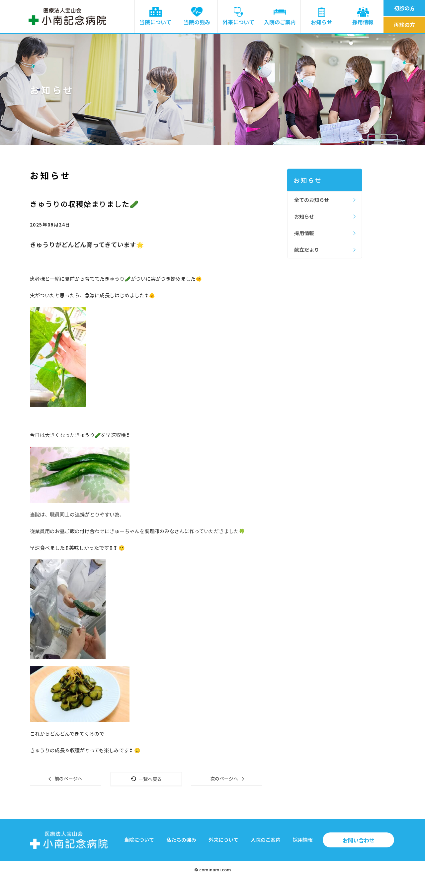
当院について (155, 22)
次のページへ (224, 778)
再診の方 (404, 25)
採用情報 (363, 22)
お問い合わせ (359, 840)
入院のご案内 (280, 22)
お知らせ (321, 22)
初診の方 (404, 8)
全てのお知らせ (311, 199)
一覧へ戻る (150, 778)
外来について (238, 22)
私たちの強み (181, 839)
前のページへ (68, 778)
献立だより (306, 249)
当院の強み (197, 22)
